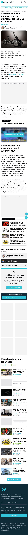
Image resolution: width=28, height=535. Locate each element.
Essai (14, 365)
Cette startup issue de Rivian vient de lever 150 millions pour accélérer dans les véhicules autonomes (20, 410)
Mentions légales (12, 523)
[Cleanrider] (7, 2)
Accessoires (17, 453)
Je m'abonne (14, 515)
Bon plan (9, 365)
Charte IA (3, 527)
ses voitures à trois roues (16, 74)
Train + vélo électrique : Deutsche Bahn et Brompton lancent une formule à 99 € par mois (20, 400)
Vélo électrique (9, 11)
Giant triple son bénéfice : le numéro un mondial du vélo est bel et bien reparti (19, 470)
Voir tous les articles (13, 479)
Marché (16, 473)
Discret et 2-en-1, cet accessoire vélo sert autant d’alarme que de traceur (19, 450)
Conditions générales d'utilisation (17, 525)
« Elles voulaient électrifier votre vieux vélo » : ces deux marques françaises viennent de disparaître (19, 430)
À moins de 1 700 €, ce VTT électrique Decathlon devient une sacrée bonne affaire (19, 440)
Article (3, 365)
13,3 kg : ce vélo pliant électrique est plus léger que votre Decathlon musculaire (19, 371)
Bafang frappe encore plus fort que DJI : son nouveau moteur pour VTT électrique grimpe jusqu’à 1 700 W (19, 390)
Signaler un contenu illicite (13, 527)
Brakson (7, 530)
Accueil (2, 11)
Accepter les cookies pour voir (14, 134)
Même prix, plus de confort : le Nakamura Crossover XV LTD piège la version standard (19, 460)
